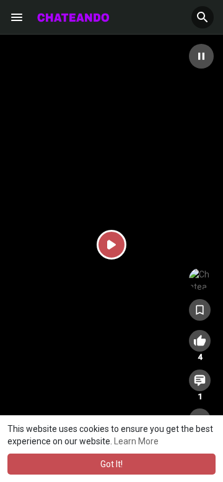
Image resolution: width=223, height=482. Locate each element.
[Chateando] (200, 279)
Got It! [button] (111, 464)
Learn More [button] (136, 441)
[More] (16, 17)
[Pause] (201, 56)
